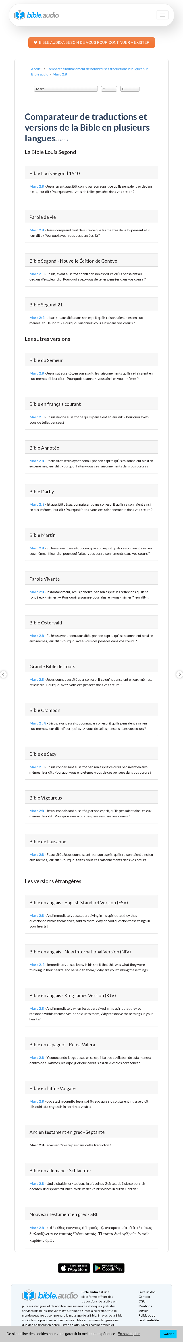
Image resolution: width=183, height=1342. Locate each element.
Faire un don (147, 1292)
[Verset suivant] (179, 674)
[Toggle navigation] (162, 14)
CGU (142, 1301)
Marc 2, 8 (36, 504)
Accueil (36, 69)
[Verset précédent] (3, 674)
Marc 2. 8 (36, 274)
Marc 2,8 (36, 460)
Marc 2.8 (36, 230)
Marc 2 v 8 (37, 723)
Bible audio (89, 1292)
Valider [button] (168, 1334)
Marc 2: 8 (36, 317)
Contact (144, 1296)
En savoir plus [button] (129, 1334)
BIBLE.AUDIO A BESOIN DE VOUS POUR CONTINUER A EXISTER (94, 42)
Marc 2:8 (36, 186)
